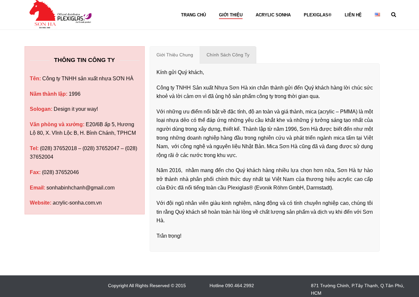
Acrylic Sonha (273, 14)
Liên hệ (353, 14)
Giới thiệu (231, 14)
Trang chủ (193, 14)
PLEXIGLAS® (318, 14)
